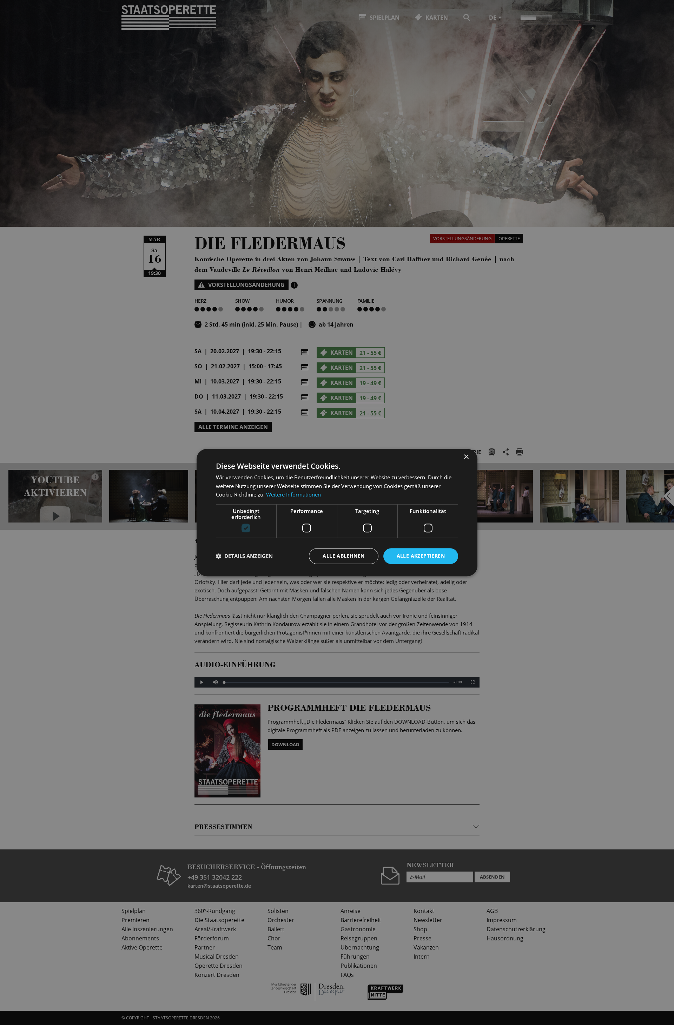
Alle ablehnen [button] (343, 555)
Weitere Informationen (293, 494)
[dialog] (337, 512)
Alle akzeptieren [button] (421, 555)
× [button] (466, 457)
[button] (244, 556)
